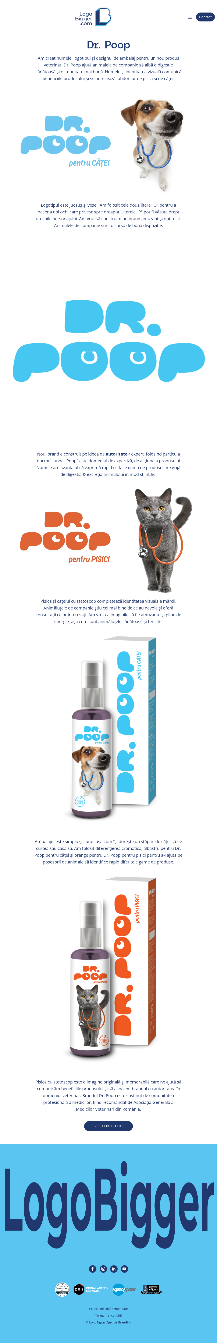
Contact (205, 17)
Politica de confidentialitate (108, 1309)
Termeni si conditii (108, 1315)
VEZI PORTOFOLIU (109, 1126)
